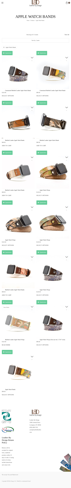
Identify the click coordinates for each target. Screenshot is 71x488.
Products (32, 20)
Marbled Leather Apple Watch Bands (14, 140)
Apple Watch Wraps (45, 190)
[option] (18, 72)
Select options (8, 96)
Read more (6, 345)
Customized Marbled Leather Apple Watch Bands (18, 90)
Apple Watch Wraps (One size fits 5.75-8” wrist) (52, 339)
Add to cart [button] (6, 145)
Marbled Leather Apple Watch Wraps (14, 339)
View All (67, 34)
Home (28, 20)
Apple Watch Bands (11, 47)
